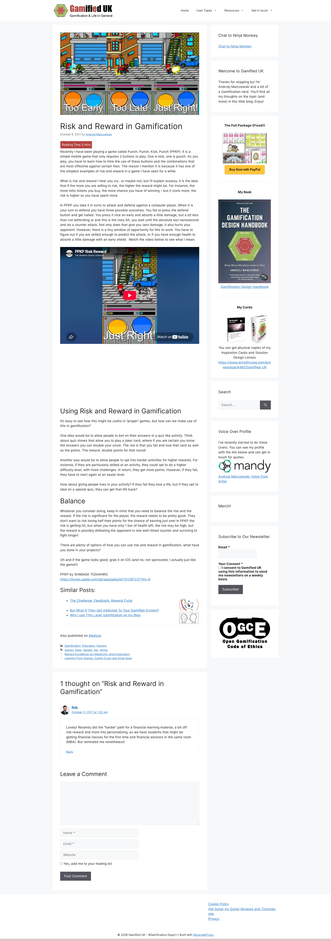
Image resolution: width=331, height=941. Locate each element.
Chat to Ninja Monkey (235, 46)
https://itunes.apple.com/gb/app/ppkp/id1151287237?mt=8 (105, 579)
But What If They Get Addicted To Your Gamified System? (114, 610)
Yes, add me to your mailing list (87, 864)
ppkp (78, 650)
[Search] (265, 405)
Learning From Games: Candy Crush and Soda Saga (98, 658)
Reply (69, 751)
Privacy (213, 919)
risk (96, 650)
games (69, 650)
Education (88, 645)
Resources (231, 10)
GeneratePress (203, 935)
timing (104, 650)
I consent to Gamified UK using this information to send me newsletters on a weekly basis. (242, 573)
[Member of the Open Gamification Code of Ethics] (244, 647)
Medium (95, 636)
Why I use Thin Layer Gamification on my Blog (105, 615)
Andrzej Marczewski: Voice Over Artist (243, 479)
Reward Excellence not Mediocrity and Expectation (97, 654)
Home (185, 10)
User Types (204, 10)
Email (224, 547)
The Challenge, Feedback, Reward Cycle (101, 601)
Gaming (102, 645)
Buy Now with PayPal (244, 169)
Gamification (73, 645)
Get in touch (260, 10)
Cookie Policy (218, 904)
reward (87, 650)
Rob (75, 707)
